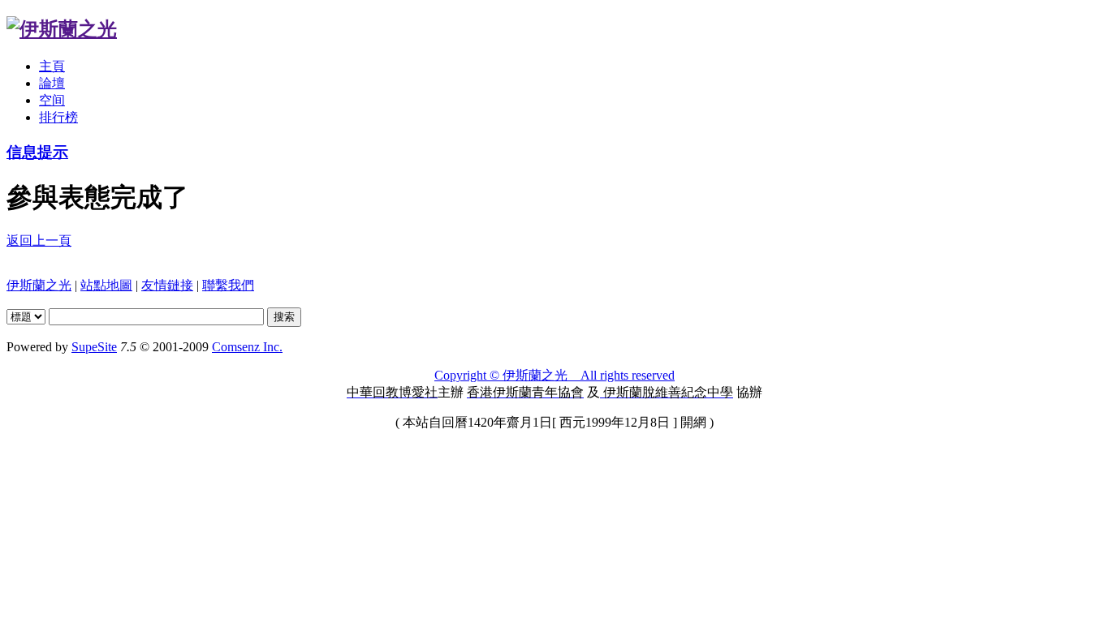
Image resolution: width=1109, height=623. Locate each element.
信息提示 (37, 152)
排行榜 (58, 117)
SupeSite (94, 347)
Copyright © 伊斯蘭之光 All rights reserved (554, 375)
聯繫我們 (228, 285)
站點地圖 (106, 285)
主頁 (52, 66)
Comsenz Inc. (247, 347)
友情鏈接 (167, 285)
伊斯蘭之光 (38, 285)
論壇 (52, 83)
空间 (52, 100)
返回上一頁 (38, 240)
